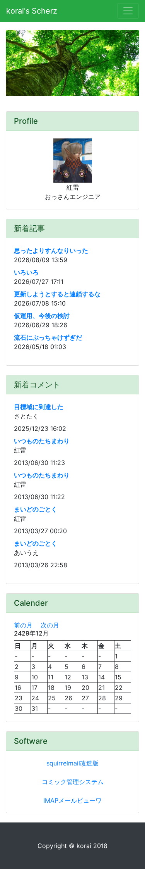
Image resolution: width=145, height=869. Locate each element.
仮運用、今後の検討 (42, 316)
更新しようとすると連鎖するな (57, 294)
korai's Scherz (31, 11)
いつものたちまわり (42, 441)
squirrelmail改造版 (72, 763)
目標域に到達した (38, 407)
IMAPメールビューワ (72, 800)
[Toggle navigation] (128, 11)
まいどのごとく (35, 509)
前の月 (23, 625)
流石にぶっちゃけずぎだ (48, 337)
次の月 (50, 625)
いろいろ (26, 272)
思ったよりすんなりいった (51, 250)
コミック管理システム (73, 782)
